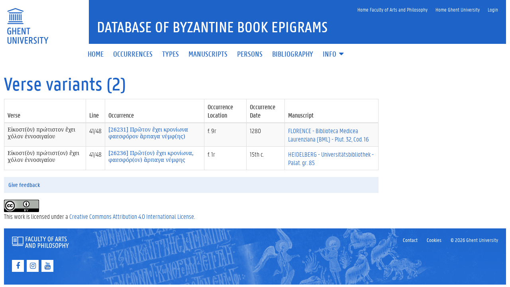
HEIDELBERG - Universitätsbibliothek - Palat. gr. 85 (331, 158)
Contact (410, 239)
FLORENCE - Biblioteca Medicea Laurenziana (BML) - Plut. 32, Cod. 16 (328, 134)
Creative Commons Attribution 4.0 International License (131, 216)
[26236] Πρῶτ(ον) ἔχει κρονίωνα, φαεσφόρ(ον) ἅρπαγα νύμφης (151, 156)
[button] (334, 54)
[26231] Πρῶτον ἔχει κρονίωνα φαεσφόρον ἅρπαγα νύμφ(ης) (148, 133)
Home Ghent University (457, 9)
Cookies (434, 239)
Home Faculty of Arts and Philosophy (392, 9)
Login (493, 9)
